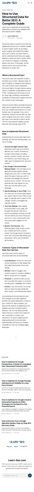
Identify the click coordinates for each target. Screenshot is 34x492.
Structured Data (7, 10)
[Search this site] (28, 2)
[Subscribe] (30, 475)
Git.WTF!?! (23, 446)
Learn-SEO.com (13, 36)
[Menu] (31, 2)
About (16, 446)
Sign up (9, 446)
